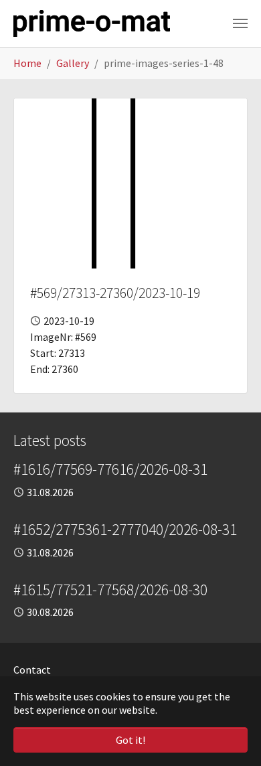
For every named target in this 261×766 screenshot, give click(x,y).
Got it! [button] (130, 740)
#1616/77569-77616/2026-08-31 (110, 469)
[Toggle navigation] (240, 23)
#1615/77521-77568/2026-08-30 (110, 589)
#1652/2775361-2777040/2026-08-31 (125, 529)
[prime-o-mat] (91, 23)
